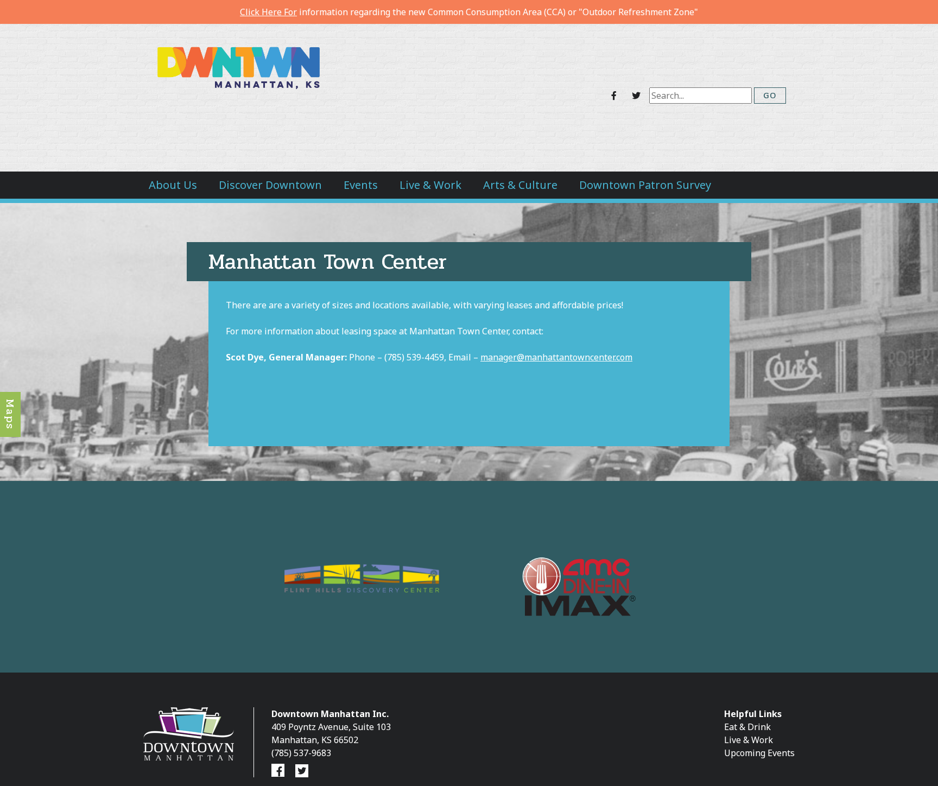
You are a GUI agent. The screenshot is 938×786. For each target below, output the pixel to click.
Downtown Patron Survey (645, 185)
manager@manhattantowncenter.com (556, 357)
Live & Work (430, 185)
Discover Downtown (270, 185)
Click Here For (268, 12)
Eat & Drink (747, 727)
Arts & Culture (520, 185)
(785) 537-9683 (301, 753)
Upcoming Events (759, 753)
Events (361, 185)
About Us (173, 185)
